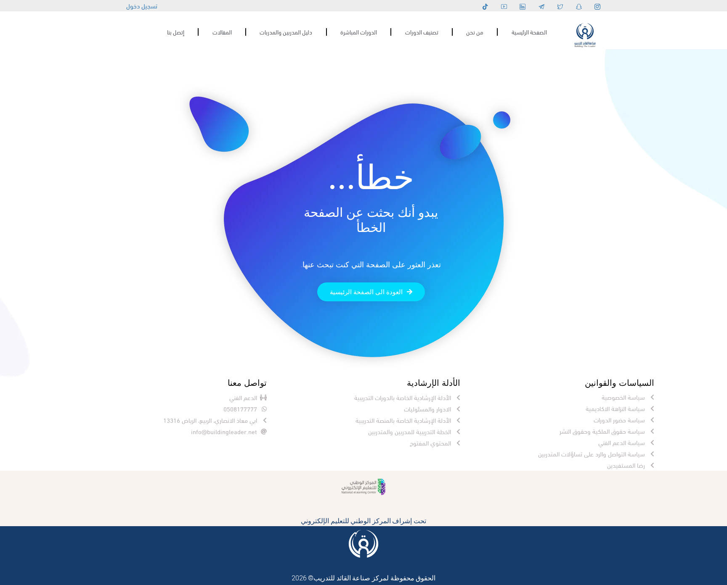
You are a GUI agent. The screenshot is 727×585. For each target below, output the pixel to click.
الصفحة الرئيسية (529, 31)
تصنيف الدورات (421, 31)
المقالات (222, 31)
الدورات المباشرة (358, 31)
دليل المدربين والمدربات (286, 31)
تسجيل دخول (141, 5)
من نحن (474, 31)
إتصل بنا (175, 31)
